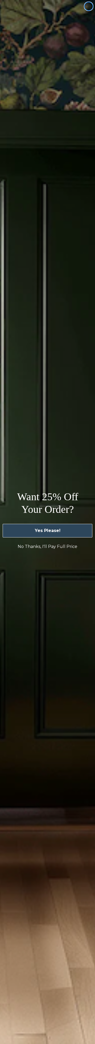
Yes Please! (47, 530)
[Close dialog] (88, 6)
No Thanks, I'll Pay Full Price (47, 546)
